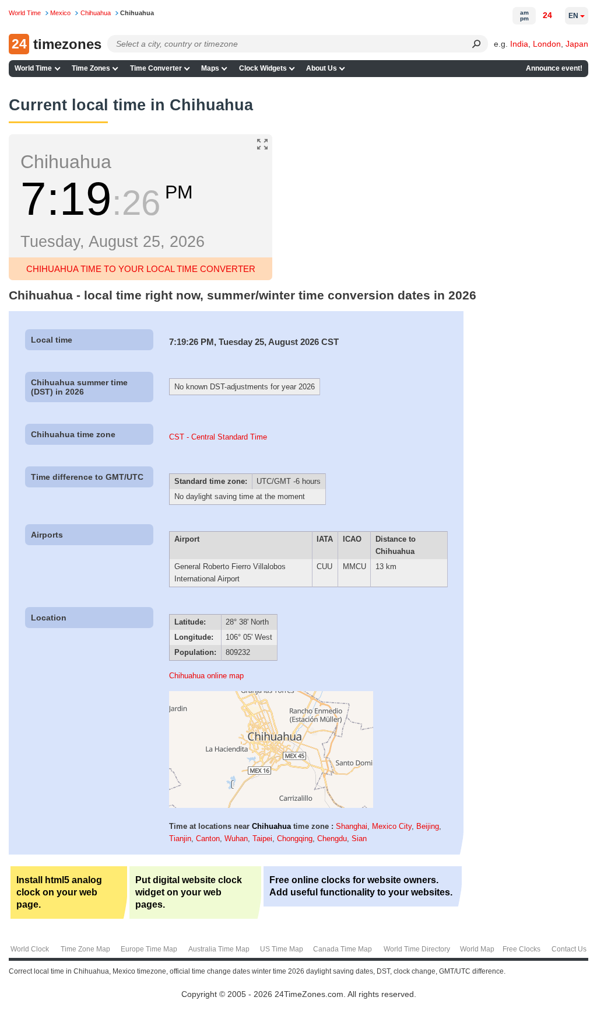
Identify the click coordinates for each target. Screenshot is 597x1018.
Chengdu (332, 838)
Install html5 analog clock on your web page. (59, 892)
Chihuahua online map (206, 675)
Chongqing (294, 838)
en (573, 16)
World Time (33, 68)
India (519, 43)
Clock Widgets (263, 68)
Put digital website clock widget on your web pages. (188, 892)
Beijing (427, 826)
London (547, 43)
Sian (359, 838)
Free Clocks (521, 949)
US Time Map (281, 949)
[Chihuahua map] (271, 805)
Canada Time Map (342, 949)
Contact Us (569, 949)
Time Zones (91, 68)
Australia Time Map (219, 949)
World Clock (29, 949)
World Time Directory (417, 949)
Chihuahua (271, 826)
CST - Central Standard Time (218, 437)
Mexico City (392, 826)
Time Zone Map (85, 949)
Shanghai (351, 826)
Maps (210, 68)
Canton (208, 838)
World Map (477, 949)
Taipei (262, 838)
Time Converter (156, 68)
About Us (321, 68)
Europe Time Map (149, 949)
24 (547, 15)
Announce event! (554, 68)
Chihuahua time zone (73, 434)
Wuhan (236, 838)
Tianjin (180, 838)
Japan (577, 43)
